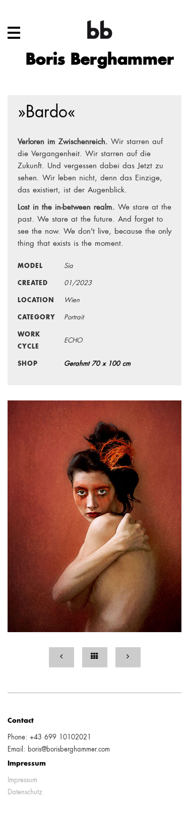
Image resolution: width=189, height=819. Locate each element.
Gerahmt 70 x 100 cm (97, 364)
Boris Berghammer (100, 60)
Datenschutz (25, 792)
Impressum (22, 780)
